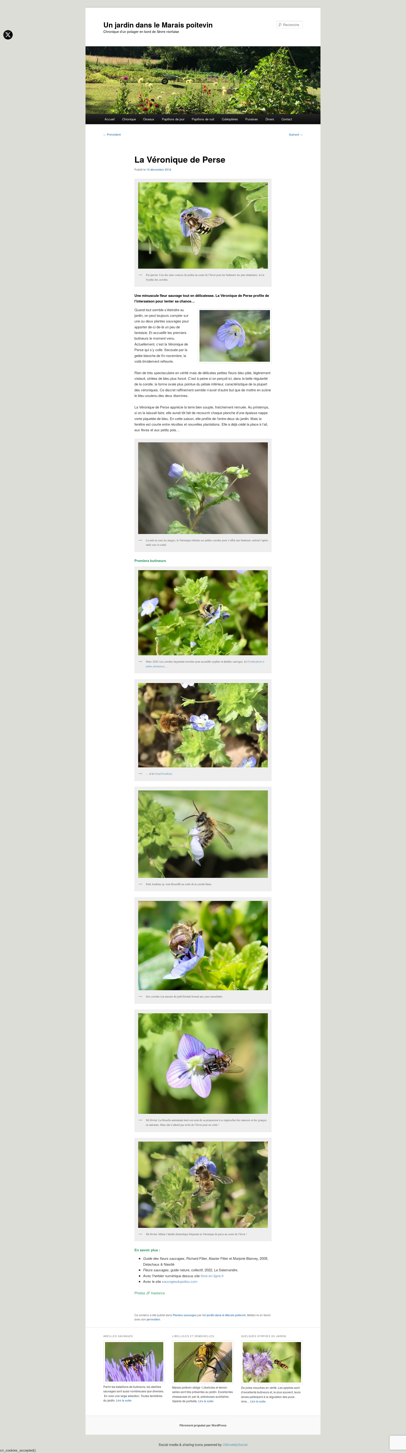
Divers (269, 119)
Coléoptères (230, 119)
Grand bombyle (163, 773)
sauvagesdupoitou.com (180, 1281)
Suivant (296, 134)
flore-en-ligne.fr (212, 1275)
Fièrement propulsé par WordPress (203, 1425)
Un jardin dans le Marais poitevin (158, 25)
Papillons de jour (173, 119)
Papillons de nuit (203, 119)
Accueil (110, 119)
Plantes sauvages (185, 1315)
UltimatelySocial (235, 1444)
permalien (153, 1319)
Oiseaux (148, 119)
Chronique (129, 119)
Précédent (112, 134)
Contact (286, 119)
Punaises (251, 119)
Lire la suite (124, 1400)
